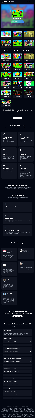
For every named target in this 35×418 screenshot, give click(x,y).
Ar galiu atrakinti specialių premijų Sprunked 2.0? (12, 348)
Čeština (25, 415)
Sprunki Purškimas (16, 411)
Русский (32, 413)
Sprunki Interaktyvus (30, 409)
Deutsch (6, 413)
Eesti (21, 416)
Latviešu (23, 416)
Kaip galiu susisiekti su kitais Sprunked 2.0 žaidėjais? (12, 358)
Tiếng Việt (27, 414)
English (3, 413)
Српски (8, 416)
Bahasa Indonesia (4, 414)
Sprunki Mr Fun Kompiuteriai (11, 410)
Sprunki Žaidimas (31, 411)
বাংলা (18, 414)
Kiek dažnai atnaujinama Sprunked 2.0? (10, 394)
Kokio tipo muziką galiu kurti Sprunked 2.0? (11, 388)
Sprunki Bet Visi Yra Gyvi (6, 409)
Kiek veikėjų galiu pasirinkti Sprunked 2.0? (11, 384)
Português (25, 413)
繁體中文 (17, 413)
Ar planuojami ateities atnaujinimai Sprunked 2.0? (12, 364)
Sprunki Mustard (18, 410)
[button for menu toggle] (33, 1)
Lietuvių (26, 416)
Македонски (30, 416)
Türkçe (25, 414)
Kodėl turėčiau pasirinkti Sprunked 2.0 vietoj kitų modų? (13, 398)
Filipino (6, 415)
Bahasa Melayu (10, 414)
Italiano (29, 413)
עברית (30, 415)
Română (9, 415)
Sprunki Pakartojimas (31, 410)
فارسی (33, 415)
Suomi (22, 415)
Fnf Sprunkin (11, 408)
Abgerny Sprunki (5, 408)
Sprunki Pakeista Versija (4, 411)
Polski (22, 414)
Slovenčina (4, 416)
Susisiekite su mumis (25, 406)
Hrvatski (14, 416)
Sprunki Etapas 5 (23, 409)
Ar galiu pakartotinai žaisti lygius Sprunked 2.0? (12, 378)
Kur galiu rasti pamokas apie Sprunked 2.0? (11, 381)
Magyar (12, 415)
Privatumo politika (9, 406)
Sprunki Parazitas (10, 411)
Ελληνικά (27, 415)
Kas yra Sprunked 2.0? (7, 330)
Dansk (20, 415)
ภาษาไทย (14, 414)
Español (11, 413)
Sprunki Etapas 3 (12, 409)
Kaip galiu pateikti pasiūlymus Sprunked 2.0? (11, 371)
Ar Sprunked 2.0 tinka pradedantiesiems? (11, 351)
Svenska (15, 415)
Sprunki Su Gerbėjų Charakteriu (24, 411)
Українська (31, 414)
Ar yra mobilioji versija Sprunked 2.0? (10, 374)
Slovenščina (18, 416)
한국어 (23, 413)
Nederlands (3, 415)
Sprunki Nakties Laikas (24, 410)
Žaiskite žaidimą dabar (17, 21)
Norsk (17, 415)
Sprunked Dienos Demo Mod (22, 408)
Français (9, 413)
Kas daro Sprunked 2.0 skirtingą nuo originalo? (12, 361)
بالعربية (17, 414)
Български (11, 416)
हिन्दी (20, 414)
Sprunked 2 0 (15, 408)
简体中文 (14, 413)
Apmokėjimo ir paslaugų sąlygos (17, 406)
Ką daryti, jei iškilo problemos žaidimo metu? (11, 368)
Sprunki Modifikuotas (4, 410)
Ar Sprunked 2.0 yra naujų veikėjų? (10, 341)
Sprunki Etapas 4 (18, 409)
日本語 (20, 413)
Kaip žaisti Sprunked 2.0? (8, 338)
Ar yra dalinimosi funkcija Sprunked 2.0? (10, 391)
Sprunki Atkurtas (29, 408)
